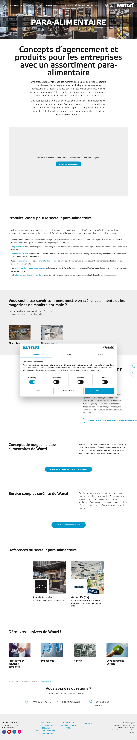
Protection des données (126, 727)
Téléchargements (46, 734)
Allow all (99, 391)
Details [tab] (68, 355)
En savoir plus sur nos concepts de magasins (68, 469)
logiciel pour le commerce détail (29, 275)
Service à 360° (52, 5)
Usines (68, 728)
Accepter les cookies (68, 164)
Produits (39, 5)
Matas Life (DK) (80, 598)
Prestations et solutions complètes (16, 664)
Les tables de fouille (19, 254)
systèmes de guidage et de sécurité (30, 268)
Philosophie (47, 661)
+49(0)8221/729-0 (40, 702)
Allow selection (68, 391)
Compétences (66, 5)
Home (11, 681)
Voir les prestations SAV (69, 525)
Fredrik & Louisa (42, 598)
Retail (35, 681)
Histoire (78, 661)
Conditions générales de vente (124, 725)
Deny (38, 391)
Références (80, 5)
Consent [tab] (36, 355)
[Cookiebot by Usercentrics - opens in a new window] (105, 347)
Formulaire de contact (102, 704)
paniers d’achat (25, 261)
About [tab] (100, 355)
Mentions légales (129, 723)
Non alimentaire (50, 343)
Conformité (46, 723)
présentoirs (19, 247)
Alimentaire (15, 343)
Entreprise (92, 5)
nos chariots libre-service (46, 261)
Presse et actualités (45, 731)
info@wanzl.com (71, 702)
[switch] (56, 382)
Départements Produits (21, 5)
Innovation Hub (91, 723)
